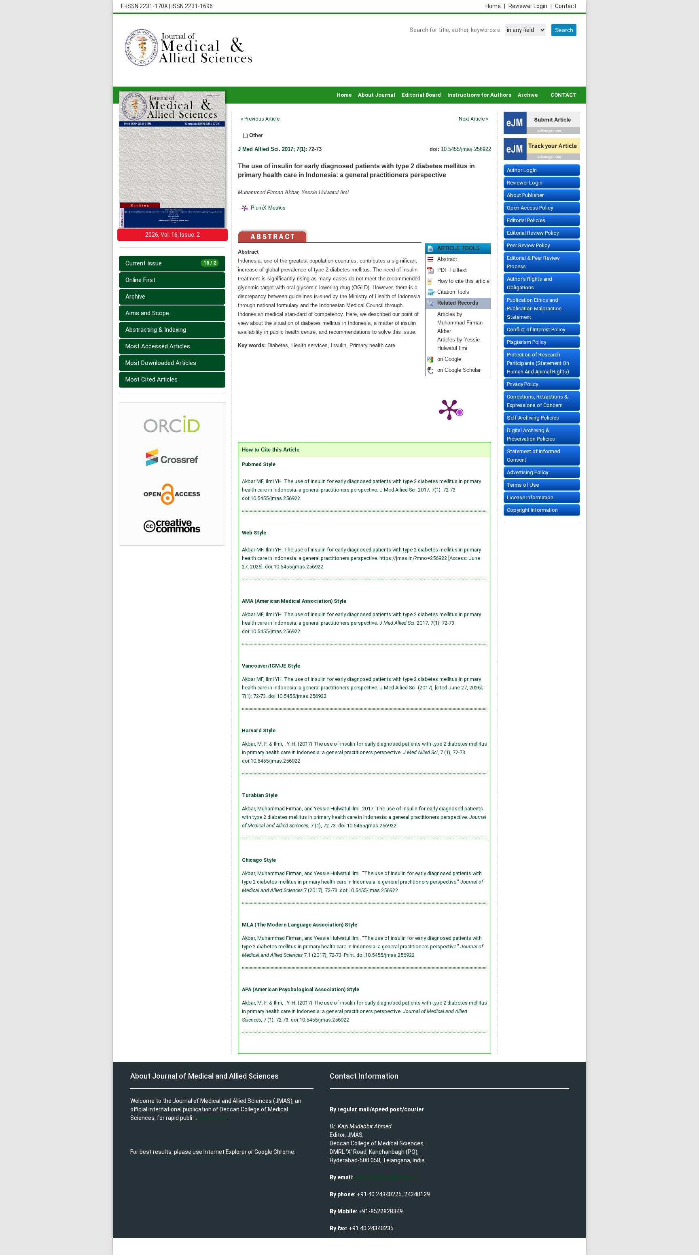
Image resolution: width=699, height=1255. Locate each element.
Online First (140, 280)
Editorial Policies (526, 220)
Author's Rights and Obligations (529, 283)
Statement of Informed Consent (533, 455)
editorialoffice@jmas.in (384, 1177)
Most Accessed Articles (157, 346)
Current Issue (170, 263)
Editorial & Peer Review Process (533, 262)
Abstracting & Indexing (155, 329)
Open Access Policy (530, 208)
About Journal (376, 95)
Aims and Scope (147, 313)
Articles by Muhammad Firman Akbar (460, 323)
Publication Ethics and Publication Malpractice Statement (534, 308)
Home (495, 6)
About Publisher (525, 195)
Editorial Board (421, 95)
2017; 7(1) (293, 149)
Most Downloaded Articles (160, 363)
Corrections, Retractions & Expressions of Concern (537, 401)
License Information (530, 497)
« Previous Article (260, 119)
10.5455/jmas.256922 (466, 149)
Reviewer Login (530, 6)
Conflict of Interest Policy (536, 329)
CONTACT (564, 95)
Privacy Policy (522, 384)
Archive (528, 95)
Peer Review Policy (528, 245)
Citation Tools (453, 292)
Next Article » (473, 119)
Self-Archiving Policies (533, 418)
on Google (449, 359)
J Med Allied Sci (258, 149)
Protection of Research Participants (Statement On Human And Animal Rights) (538, 363)
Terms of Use (523, 485)
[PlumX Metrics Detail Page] (449, 409)
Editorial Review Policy (533, 233)
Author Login (522, 170)
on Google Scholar (459, 370)
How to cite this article (463, 281)
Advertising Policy (527, 472)
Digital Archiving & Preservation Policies (531, 434)
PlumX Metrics (268, 207)
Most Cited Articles (151, 379)
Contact (565, 6)
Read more (212, 1118)
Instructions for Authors (479, 95)
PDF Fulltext (452, 270)
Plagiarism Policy (526, 342)
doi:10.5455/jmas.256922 (271, 498)
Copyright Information (532, 510)
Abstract (447, 259)
